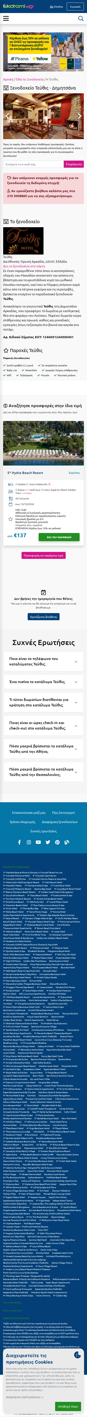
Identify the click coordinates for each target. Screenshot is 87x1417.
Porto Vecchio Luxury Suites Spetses (20, 1272)
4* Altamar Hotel (60, 947)
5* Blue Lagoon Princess (53, 908)
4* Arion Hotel (10, 908)
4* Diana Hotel (65, 997)
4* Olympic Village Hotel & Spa (37, 918)
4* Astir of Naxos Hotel (30, 1193)
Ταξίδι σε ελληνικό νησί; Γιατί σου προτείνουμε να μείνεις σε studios (35, 1323)
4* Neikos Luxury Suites (14, 1000)
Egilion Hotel (9, 993)
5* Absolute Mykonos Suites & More (20, 1023)
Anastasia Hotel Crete (62, 1252)
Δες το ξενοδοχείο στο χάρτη (24, 266)
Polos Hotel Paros (58, 1121)
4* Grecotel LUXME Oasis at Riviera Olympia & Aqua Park (30, 944)
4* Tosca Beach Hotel (37, 895)
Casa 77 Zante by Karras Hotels (46, 1111)
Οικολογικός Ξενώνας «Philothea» (48, 1029)
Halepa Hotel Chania (62, 1200)
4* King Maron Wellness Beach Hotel (20, 1056)
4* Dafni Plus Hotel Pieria (49, 1233)
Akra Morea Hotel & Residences (18, 937)
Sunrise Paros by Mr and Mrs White (19, 1220)
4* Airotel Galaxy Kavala (45, 977)
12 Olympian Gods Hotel (60, 934)
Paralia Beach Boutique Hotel (45, 1013)
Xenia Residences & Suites (45, 1207)
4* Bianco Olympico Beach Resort (19, 891)
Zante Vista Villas (49, 1249)
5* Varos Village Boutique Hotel (18, 1190)
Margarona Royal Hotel (59, 951)
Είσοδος (58, 6)
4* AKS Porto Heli (35, 901)
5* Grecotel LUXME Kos (14, 878)
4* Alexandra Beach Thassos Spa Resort (53, 1033)
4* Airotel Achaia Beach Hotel (48, 898)
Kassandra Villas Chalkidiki (15, 1292)
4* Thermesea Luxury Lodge (16, 1131)
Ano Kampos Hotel (12, 1105)
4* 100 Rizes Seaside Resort (16, 997)
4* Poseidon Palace (12, 885)
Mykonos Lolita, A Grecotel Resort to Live (23, 1243)
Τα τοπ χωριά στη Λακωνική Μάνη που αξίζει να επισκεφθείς (32, 1343)
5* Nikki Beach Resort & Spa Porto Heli (21, 970)
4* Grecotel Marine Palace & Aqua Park (47, 878)
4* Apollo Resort (69, 1207)
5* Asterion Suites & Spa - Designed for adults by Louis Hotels (32, 1167)
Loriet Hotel (9, 1052)
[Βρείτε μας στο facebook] (19, 842)
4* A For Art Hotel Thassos (15, 1026)
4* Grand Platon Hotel (57, 901)
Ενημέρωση (74, 164)
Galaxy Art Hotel (46, 1046)
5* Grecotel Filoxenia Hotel (16, 875)
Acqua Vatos (36, 1072)
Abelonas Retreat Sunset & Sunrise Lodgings (24, 1259)
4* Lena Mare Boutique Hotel (39, 1160)
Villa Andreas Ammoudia (15, 1079)
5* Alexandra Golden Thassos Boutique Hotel (25, 983)
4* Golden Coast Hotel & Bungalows (55, 891)
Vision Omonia (43, 1295)
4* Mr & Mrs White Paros (68, 1088)
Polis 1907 (43, 1229)
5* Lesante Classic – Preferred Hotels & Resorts (25, 1226)
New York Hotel (69, 1118)
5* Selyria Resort (11, 918)
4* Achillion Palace (12, 1121)
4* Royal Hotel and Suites (15, 1072)
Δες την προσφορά (59, 537)
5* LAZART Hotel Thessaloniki (41, 1108)
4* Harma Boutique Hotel (51, 1141)
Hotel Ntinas (52, 1019)
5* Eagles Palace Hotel (14, 1197)
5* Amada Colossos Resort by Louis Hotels (23, 1256)
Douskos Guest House (54, 1174)
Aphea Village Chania (62, 1262)
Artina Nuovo (31, 1134)
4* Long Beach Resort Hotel (67, 888)
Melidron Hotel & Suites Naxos (53, 1092)
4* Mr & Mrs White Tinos (34, 934)
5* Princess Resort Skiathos (33, 1042)
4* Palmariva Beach (12, 931)
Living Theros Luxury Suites (54, 1157)
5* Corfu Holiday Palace (66, 918)
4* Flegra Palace (60, 1128)
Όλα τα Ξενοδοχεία (30, 79)
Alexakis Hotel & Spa (51, 1105)
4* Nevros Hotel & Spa (13, 1095)
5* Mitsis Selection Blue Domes (35, 1125)
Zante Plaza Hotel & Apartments (18, 915)
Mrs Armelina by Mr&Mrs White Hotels (51, 1213)
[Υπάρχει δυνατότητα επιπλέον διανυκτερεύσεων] (49, 484)
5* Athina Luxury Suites (35, 1121)
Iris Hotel (7, 1003)
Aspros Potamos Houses (14, 1239)
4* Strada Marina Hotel (30, 1174)
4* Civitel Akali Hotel (66, 1160)
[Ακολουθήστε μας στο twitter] (48, 842)
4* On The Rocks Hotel (37, 1216)
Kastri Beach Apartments (58, 1282)
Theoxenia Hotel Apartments (17, 928)
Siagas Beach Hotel (12, 924)
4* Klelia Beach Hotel (13, 911)
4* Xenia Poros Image (37, 911)
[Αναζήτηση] (81, 18)
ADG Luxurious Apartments (32, 993)
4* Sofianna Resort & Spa (15, 1246)
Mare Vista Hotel (11, 934)
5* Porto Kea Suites (44, 1115)
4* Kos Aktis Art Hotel (56, 1147)
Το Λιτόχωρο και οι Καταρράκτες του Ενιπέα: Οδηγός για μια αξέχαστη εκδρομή (40, 1336)
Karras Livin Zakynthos (13, 1236)
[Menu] (5, 18)
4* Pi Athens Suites (12, 1088)
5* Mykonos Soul (11, 1184)
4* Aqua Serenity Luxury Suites (18, 1252)
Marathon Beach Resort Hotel (17, 1039)
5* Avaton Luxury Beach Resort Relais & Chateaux (26, 1269)
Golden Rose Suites (12, 1019)
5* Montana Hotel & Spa (36, 885)
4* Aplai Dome (10, 1154)
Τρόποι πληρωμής (22, 822)
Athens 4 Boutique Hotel (15, 1101)
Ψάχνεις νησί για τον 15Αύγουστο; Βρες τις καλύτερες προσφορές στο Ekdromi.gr (41, 1346)
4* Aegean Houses (37, 1197)
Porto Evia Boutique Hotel (16, 957)
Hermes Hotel (10, 1125)
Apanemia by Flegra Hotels (16, 967)
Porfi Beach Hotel (32, 1223)
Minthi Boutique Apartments (17, 1033)
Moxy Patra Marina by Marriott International (51, 964)
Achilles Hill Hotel (57, 993)
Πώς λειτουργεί (63, 812)
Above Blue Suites (58, 983)
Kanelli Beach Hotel (12, 921)
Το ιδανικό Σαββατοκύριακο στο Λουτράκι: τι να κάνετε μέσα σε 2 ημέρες (37, 1326)
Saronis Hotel (57, 1016)
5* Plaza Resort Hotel (13, 1128)
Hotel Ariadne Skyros (13, 1216)
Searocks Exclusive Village (44, 1026)
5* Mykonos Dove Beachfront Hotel (39, 1184)
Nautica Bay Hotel (42, 888)
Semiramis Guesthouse (14, 1010)
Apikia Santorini (36, 1177)
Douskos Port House (65, 987)
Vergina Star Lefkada (48, 1082)
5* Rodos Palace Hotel (42, 957)
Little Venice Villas (55, 1243)
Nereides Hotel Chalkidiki (15, 1282)
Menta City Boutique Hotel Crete (19, 1229)
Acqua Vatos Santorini (37, 1016)
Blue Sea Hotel (68, 967)
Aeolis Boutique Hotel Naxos (17, 977)
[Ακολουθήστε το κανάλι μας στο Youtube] (38, 842)
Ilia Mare (31, 1095)
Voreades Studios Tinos (14, 1285)
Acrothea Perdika (11, 1036)
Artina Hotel (9, 1049)
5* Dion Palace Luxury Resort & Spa (47, 905)
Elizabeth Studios (36, 951)
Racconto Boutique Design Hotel (19, 1046)
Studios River (64, 1059)
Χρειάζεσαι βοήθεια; (43, 617)
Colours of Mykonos (30, 1180)
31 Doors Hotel (31, 1105)
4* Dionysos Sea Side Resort (16, 1213)
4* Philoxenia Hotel (39, 947)
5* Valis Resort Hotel (52, 882)
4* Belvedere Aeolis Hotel (31, 1049)
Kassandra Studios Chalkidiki (48, 1288)
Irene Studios (63, 924)
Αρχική (8, 79)
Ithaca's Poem (66, 1036)
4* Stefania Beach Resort (15, 947)
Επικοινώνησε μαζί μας (29, 812)
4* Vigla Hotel (43, 1200)
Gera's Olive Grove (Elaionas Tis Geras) (53, 1039)
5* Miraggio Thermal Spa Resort (18, 987)
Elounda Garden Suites (68, 1154)
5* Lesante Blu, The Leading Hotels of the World (53, 1203)
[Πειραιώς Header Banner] (43, 51)
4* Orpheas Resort (12, 1223)
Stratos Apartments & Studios (17, 1118)
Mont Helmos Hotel (38, 1000)
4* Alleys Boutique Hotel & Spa (18, 1295)
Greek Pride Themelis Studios (58, 1085)
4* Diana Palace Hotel (33, 990)
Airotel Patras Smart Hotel (41, 1010)
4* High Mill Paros (11, 960)
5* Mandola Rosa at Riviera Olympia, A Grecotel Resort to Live (33, 872)
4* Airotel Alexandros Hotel (16, 1062)
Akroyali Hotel (50, 970)
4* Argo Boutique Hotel (38, 1128)
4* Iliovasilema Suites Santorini (30, 1003)
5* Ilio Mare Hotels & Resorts (17, 898)
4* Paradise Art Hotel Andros (17, 941)
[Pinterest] (57, 842)
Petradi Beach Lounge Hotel (57, 1193)
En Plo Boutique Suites (14, 1177)
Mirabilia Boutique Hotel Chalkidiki (40, 1036)
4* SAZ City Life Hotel (65, 954)
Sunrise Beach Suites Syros (41, 1210)
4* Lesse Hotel (58, 931)
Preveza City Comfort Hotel (39, 1098)
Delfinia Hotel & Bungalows (16, 1207)
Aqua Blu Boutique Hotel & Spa (37, 1164)
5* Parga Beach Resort (56, 1072)
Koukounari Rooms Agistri (30, 1052)
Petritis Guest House (13, 1085)
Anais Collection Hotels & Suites (45, 1101)
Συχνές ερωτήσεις (43, 831)
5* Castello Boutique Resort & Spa (19, 1141)
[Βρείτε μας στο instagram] (29, 842)
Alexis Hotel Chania (12, 1160)
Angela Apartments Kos (14, 1210)
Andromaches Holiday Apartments (60, 1180)
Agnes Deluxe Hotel (13, 1098)
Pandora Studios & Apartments (18, 1266)
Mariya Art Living (11, 1164)
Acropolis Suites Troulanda (16, 1111)
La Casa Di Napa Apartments (16, 1075)
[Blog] (67, 842)
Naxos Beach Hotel (12, 1147)
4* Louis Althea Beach (40, 1246)
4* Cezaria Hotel (45, 987)
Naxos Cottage (58, 1216)
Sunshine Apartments (13, 1016)
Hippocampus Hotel (33, 1147)
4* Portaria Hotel (11, 990)
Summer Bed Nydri (38, 1239)
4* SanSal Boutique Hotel (46, 1118)
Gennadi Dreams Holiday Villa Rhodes (47, 1285)
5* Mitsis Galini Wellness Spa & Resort (21, 882)
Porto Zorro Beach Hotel (36, 931)
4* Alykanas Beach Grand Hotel (39, 924)
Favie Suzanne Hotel (59, 960)
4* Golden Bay (60, 1295)
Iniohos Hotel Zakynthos (15, 1203)
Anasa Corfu (28, 1144)
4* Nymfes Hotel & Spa (14, 951)
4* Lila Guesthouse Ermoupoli (17, 1288)
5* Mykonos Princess (50, 1134)
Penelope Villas (10, 1180)
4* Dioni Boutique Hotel (15, 980)
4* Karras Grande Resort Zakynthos (20, 974)
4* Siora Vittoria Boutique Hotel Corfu (21, 1006)
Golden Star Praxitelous (34, 960)
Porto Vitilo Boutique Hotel (16, 954)
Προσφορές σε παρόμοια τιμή (43, 555)
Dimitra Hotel (42, 1252)
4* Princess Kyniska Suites (15, 1059)
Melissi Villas (9, 1193)
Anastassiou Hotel (32, 1069)
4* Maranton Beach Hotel (15, 905)
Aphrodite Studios (42, 1062)
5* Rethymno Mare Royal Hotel (54, 1220)
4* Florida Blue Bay (29, 908)
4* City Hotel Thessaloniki (15, 1013)
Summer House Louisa (13, 1108)
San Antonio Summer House (60, 1075)
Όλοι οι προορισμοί (12, 1310)
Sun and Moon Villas (40, 1079)
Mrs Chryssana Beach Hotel (45, 967)
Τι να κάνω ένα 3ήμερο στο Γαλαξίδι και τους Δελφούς (28, 1339)
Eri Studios (42, 1144)
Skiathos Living (10, 1042)
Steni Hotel (38, 1075)
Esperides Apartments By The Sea (19, 1092)
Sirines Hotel (36, 980)
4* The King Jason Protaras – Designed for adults (26, 1275)
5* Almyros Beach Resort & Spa (64, 1144)
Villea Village (9, 1174)
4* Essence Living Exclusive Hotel (19, 1082)
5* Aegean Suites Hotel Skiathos (18, 1233)
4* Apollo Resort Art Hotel (16, 1029)
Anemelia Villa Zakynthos (62, 1239)
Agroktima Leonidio (57, 1003)
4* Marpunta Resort (42, 954)
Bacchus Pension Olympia (43, 1059)
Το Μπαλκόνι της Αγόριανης (54, 1023)
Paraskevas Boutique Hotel (49, 1138)
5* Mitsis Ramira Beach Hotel (61, 1131)
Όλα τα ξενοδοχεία (12, 1302)
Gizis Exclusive (60, 1125)
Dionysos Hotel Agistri (57, 1170)
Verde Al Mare (66, 1108)
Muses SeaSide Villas (66, 957)
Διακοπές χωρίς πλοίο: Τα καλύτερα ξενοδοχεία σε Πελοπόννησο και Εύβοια (39, 1329)
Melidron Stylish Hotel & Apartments (49, 1292)
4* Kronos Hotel (58, 911)
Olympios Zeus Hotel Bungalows (54, 1095)
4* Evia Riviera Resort (13, 901)
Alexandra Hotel (69, 1065)
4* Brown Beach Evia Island (47, 928)
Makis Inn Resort (11, 1144)
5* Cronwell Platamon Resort (17, 888)
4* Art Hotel (43, 1190)
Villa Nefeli (38, 1131)
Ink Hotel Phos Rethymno (58, 1256)
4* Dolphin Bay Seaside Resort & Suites (55, 915)
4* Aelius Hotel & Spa (53, 1006)
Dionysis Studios (70, 1013)
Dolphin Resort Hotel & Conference (20, 1249)
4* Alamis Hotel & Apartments (39, 1088)
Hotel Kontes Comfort (13, 1170)
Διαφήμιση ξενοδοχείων (60, 822)
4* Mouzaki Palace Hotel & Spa (39, 921)
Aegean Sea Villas (67, 1184)
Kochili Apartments (34, 1019)
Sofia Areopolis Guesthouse (66, 1279)
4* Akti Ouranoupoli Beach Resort (19, 1065)
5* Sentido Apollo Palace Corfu (18, 1138)
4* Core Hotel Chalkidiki (68, 1046)
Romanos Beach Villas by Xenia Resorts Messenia (26, 1279)
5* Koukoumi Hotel (12, 1134)
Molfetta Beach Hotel (56, 1177)
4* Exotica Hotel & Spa (61, 895)
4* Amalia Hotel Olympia (15, 964)
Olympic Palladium (61, 1190)
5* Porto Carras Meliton (68, 921)
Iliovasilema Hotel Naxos (69, 1210)
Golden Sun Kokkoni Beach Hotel (52, 937)
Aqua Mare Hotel (35, 1170)
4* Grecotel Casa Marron (44, 875)
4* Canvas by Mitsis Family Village (19, 1151)
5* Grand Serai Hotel (61, 885)
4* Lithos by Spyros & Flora (43, 1187)
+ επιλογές (26, 493)
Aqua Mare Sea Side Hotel (58, 1049)
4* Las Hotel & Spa (11, 1069)
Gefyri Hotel (70, 1111)
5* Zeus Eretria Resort (13, 895)
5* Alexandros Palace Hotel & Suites (20, 1157)
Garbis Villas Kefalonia (61, 1000)
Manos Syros (73, 1029)
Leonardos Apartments (44, 997)
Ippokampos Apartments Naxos (18, 1200)
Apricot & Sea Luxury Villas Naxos (43, 1236)
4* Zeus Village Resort (46, 1266)
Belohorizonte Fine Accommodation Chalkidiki (26, 1262)
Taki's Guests (37, 1282)
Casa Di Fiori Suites (58, 1197)
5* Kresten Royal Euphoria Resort (54, 1151)
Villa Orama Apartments (67, 1098)
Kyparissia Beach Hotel (54, 1069)
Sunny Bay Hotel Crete (52, 1056)
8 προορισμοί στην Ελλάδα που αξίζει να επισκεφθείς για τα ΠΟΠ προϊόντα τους (41, 1333)
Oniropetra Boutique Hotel (52, 974)
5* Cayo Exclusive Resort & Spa (18, 1115)
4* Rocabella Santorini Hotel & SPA (37, 1154)
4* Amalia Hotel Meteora (58, 990)
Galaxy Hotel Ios (33, 1085)
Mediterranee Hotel (48, 1065)
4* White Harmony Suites (15, 1187)
